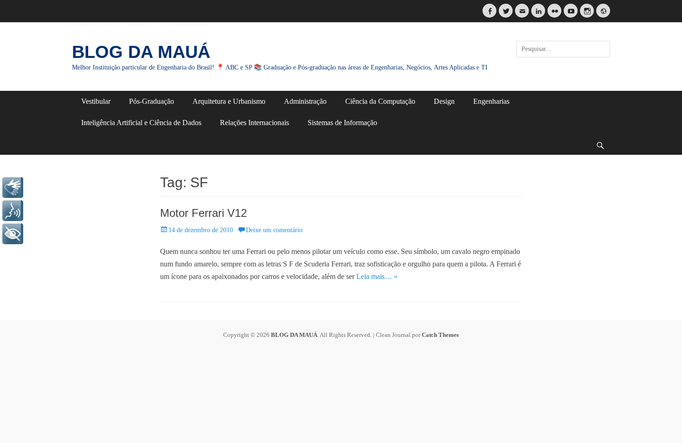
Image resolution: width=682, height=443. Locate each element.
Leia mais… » (377, 276)
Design (444, 101)
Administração (305, 101)
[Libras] (12, 187)
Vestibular (95, 101)
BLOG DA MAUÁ (141, 52)
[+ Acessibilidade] (12, 233)
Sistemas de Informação (342, 123)
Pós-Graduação (151, 101)
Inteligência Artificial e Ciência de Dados (141, 123)
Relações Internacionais (254, 123)
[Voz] (12, 210)
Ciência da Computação (380, 101)
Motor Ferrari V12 (203, 213)
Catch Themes (440, 334)
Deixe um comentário (274, 230)
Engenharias (491, 101)
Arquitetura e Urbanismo (229, 101)
